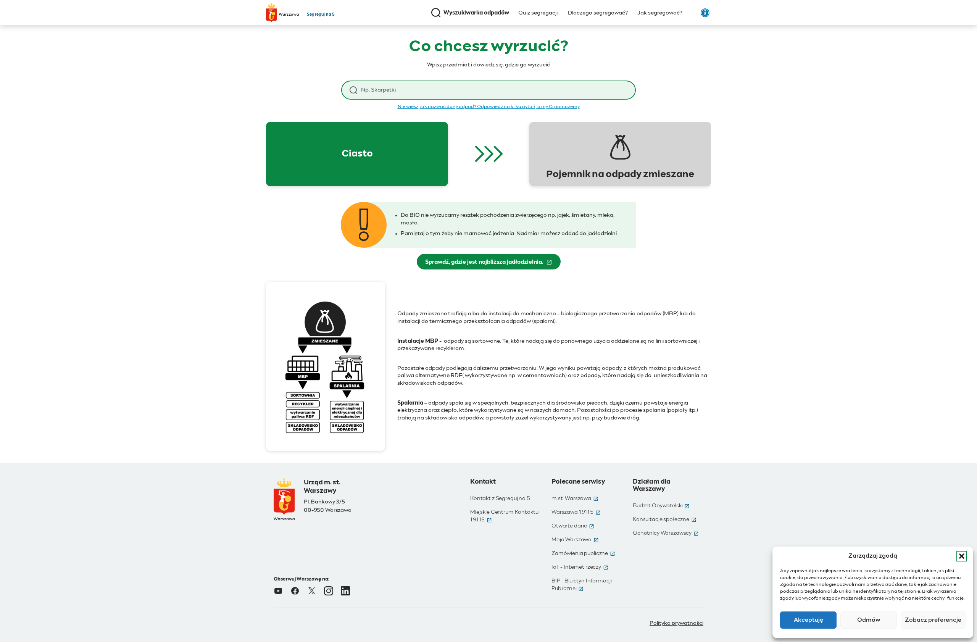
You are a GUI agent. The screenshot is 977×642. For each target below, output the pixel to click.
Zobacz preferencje (933, 620)
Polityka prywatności (676, 623)
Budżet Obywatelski (661, 505)
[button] (962, 556)
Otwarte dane (572, 526)
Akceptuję (808, 620)
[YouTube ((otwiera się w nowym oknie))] (278, 590)
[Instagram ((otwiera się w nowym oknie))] (328, 590)
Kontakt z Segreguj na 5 (500, 498)
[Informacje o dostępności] (705, 13)
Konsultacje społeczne (664, 519)
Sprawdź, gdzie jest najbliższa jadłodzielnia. (493, 264)
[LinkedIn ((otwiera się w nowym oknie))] (345, 590)
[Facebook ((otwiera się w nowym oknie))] (295, 590)
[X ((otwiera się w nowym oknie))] (311, 590)
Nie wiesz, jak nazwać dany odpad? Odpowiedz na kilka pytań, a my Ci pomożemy (489, 107)
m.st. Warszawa (574, 498)
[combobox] (494, 90)
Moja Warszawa (575, 539)
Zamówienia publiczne (583, 553)
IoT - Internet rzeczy (579, 567)
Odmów (868, 620)
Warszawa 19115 (576, 512)
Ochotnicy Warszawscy (666, 533)
